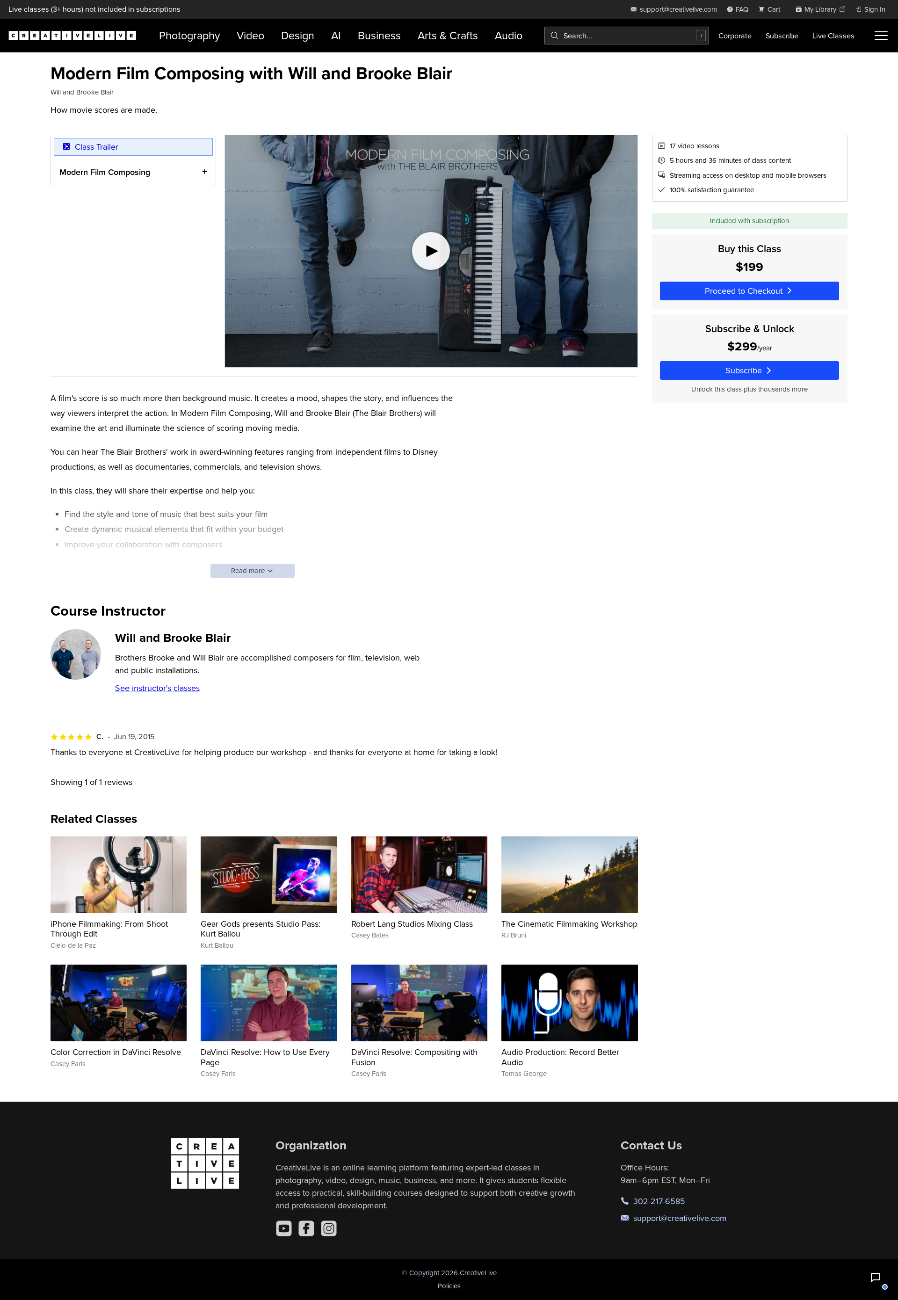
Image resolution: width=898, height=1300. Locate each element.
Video (250, 35)
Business (379, 35)
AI (336, 35)
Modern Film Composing (104, 172)
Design (297, 35)
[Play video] (431, 251)
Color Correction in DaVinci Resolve (116, 1052)
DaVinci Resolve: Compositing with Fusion (414, 1057)
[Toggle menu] (881, 35)
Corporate (735, 35)
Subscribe (782, 35)
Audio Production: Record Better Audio (560, 1057)
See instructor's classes (157, 688)
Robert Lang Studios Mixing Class (412, 924)
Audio (508, 35)
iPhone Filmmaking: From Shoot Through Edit (109, 929)
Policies (449, 1286)
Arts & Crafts (448, 35)
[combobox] (627, 35)
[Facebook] (306, 1228)
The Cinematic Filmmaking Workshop (569, 924)
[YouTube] (283, 1228)
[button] (875, 1277)
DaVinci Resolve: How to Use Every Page (265, 1057)
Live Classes (833, 35)
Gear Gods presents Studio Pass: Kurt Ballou (260, 929)
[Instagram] (328, 1228)
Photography (189, 35)
